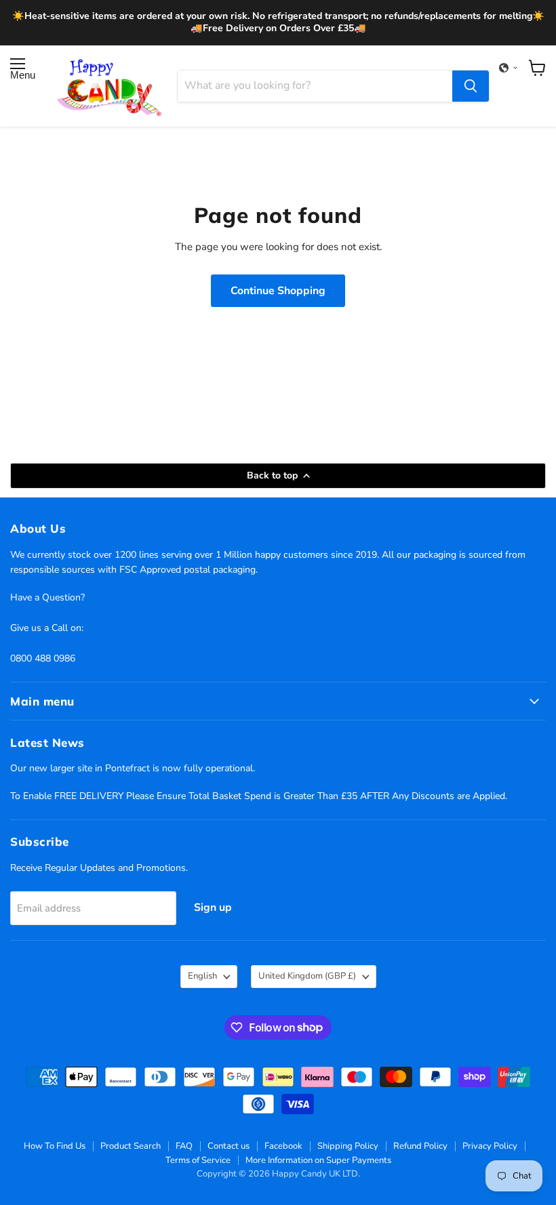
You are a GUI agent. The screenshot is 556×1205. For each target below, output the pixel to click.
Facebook (283, 1146)
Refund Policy (420, 1146)
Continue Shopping (278, 290)
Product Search (130, 1146)
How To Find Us (54, 1146)
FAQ (184, 1146)
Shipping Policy (347, 1146)
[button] (508, 67)
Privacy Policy (489, 1146)
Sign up (213, 907)
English (202, 976)
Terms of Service (198, 1160)
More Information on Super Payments (318, 1160)
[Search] (470, 86)
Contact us (228, 1146)
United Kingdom (307, 976)
